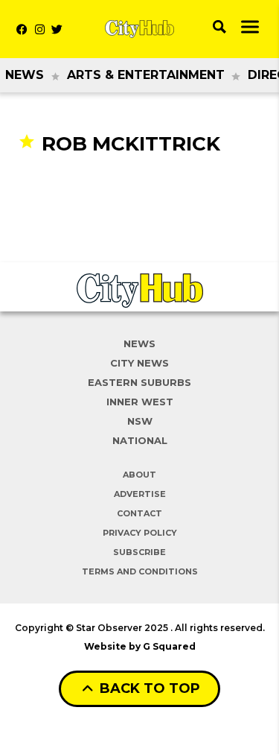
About (139, 474)
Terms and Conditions (140, 571)
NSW (140, 421)
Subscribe (139, 552)
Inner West (139, 402)
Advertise (140, 494)
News (24, 75)
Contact (139, 513)
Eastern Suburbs (139, 382)
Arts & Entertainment (146, 75)
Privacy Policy (140, 533)
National (139, 440)
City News (139, 363)
